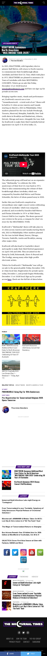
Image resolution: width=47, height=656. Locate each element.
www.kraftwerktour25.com (13, 88)
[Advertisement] (23, 441)
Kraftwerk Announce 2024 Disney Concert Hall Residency (30, 348)
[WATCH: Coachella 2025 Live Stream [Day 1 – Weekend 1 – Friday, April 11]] (11, 365)
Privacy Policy (14, 641)
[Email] (23, 559)
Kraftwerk (20, 385)
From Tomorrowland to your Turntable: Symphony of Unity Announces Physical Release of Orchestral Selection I (23, 510)
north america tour (35, 385)
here (9, 279)
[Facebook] (6, 552)
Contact (26, 641)
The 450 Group (35, 638)
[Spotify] (40, 552)
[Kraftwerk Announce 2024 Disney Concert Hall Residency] (31, 339)
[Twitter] (15, 552)
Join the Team (21, 638)
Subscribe (36, 641)
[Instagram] (23, 552)
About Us (9, 638)
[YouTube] (31, 552)
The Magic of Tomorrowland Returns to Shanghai (21, 527)
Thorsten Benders (17, 61)
